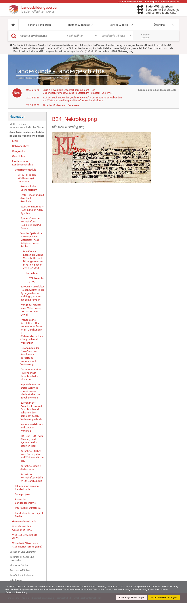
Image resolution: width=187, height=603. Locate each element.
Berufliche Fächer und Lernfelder (21, 558)
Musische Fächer (19, 565)
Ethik (15, 140)
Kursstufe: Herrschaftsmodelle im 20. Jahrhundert (31, 477)
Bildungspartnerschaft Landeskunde (28, 487)
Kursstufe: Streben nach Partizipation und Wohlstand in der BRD (32, 455)
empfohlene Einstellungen (164, 597)
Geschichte (18, 156)
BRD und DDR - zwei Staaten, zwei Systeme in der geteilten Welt (31, 440)
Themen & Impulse (79, 24)
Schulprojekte (22, 494)
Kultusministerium (170, 1)
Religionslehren (20, 145)
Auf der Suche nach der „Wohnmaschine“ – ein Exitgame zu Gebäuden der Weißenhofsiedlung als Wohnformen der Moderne (82, 99)
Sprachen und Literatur (22, 551)
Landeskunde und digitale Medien (29, 515)
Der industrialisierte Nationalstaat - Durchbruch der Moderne (31, 374)
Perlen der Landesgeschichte (25, 501)
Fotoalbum (104, 51)
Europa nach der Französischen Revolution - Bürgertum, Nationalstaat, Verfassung (29, 356)
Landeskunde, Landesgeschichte (124, 45)
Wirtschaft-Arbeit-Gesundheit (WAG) (22, 528)
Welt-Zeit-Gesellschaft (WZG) (24, 536)
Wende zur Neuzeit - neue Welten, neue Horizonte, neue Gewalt (31, 309)
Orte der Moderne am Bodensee (61, 105)
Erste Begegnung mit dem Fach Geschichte (32, 198)
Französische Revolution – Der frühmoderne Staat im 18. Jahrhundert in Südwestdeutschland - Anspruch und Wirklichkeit (32, 331)
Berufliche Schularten (21, 575)
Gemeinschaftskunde (24, 521)
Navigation (17, 116)
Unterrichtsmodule (155, 45)
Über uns (159, 24)
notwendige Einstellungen (131, 597)
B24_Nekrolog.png (36, 280)
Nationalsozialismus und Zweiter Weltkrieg (31, 427)
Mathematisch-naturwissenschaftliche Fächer (26, 126)
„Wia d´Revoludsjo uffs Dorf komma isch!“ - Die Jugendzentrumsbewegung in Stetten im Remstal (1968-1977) (78, 91)
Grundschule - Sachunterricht (28, 188)
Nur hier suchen (145, 36)
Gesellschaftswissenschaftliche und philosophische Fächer (71, 45)
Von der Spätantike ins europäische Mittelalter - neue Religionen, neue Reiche (103, 48)
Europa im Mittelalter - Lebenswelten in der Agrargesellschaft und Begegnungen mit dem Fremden (32, 293)
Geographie (18, 151)
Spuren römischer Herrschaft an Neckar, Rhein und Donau (30, 223)
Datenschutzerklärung (16, 592)
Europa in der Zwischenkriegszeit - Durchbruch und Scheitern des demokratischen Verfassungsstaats (31, 411)
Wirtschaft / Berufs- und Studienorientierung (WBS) (27, 545)
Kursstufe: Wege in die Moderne (30, 467)
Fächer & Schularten (38, 24)
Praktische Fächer (19, 570)
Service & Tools (119, 24)
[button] (13, 25)
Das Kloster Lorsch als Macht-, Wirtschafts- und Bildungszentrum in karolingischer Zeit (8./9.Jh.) (93, 50)
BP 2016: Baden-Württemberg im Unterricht (27, 178)
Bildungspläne (152, 1)
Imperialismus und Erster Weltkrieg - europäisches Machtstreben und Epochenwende (30, 391)
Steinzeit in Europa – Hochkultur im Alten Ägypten (32, 210)
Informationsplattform (28, 507)
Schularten (15, 580)
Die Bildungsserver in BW (130, 1)
